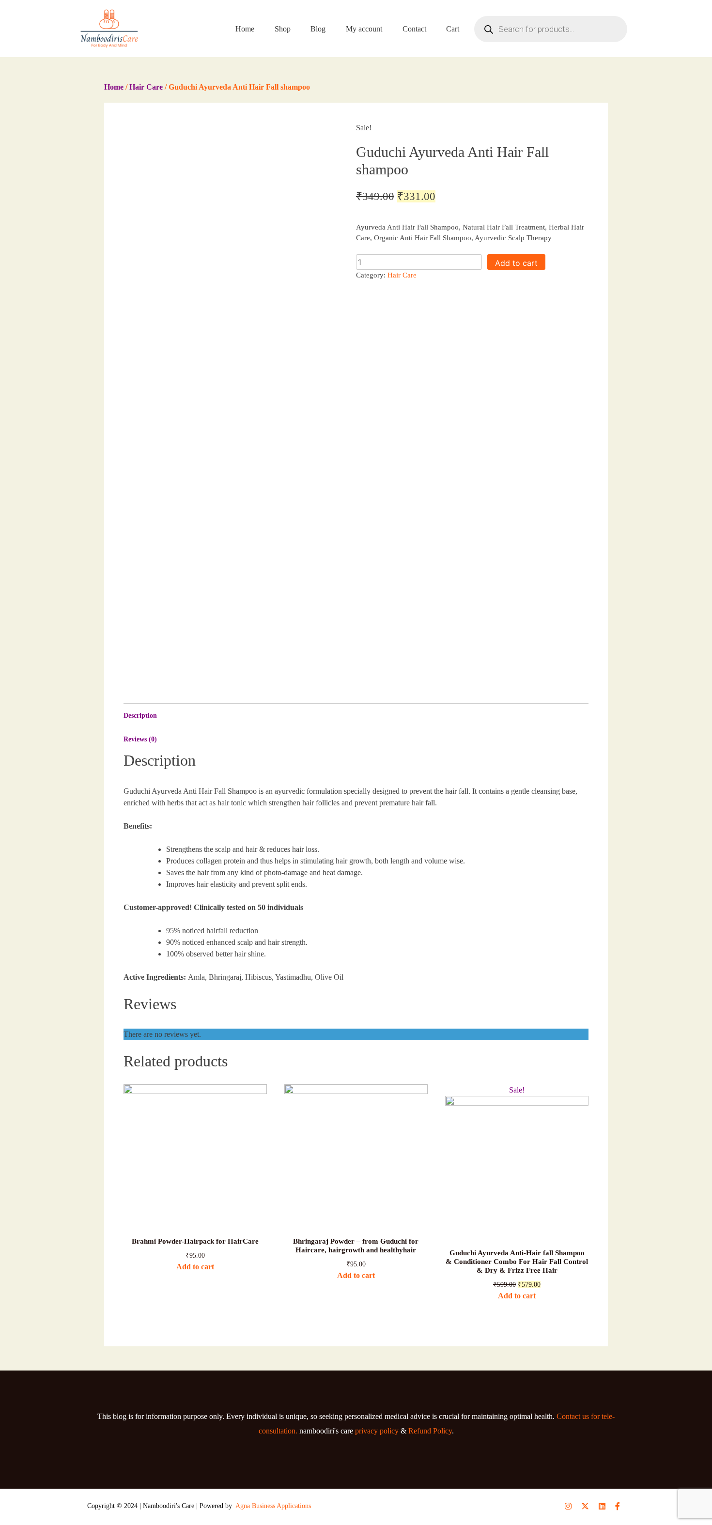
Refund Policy (430, 1431)
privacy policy (377, 1431)
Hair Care (146, 87)
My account (364, 29)
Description (140, 715)
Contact (414, 29)
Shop (283, 29)
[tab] (356, 715)
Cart (452, 29)
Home (244, 29)
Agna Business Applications (273, 1506)
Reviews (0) (140, 739)
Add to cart (516, 263)
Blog (317, 29)
